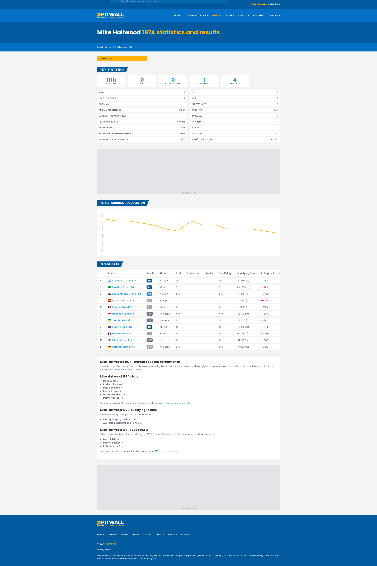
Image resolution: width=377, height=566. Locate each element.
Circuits (243, 15)
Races (204, 15)
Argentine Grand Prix (124, 280)
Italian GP (258, 4)
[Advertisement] (190, 170)
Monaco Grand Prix (123, 313)
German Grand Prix (123, 346)
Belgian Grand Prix (122, 307)
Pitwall (100, 47)
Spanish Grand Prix (123, 300)
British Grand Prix (122, 340)
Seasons (190, 15)
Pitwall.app (110, 543)
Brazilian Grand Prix (123, 287)
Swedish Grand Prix (123, 320)
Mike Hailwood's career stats (174, 403)
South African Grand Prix (126, 293)
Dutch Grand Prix (122, 327)
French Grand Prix (122, 333)
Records (258, 15)
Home (177, 15)
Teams (230, 15)
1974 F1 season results (167, 451)
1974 (131, 47)
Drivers (217, 15)
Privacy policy (103, 549)
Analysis (274, 15)
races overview (126, 369)
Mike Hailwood (120, 47)
